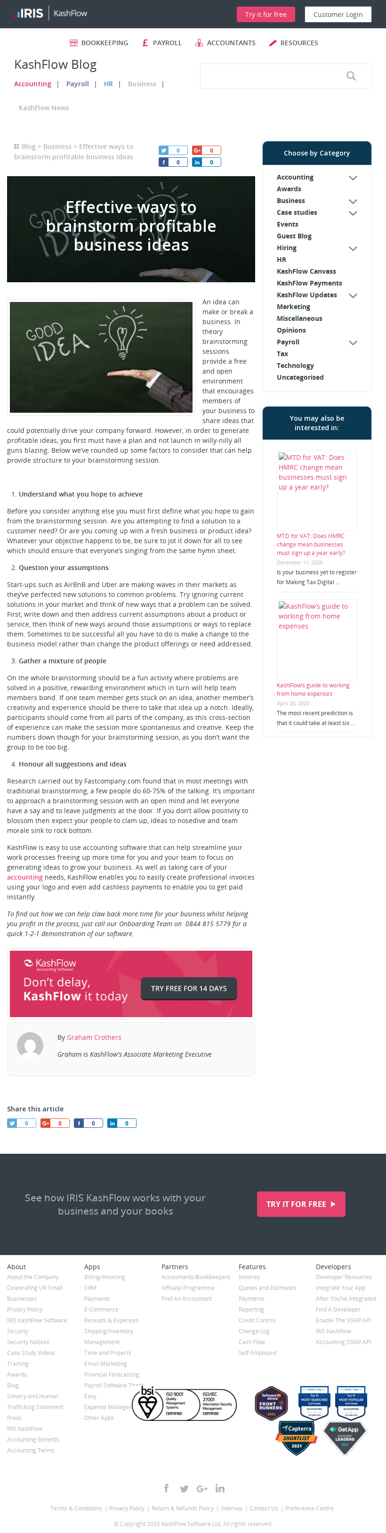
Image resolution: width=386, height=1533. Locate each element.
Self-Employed (257, 1353)
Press (14, 1418)
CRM (90, 1288)
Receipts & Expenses (111, 1320)
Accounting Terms (31, 1450)
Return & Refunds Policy (183, 1508)
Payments (97, 1299)
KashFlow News (44, 107)
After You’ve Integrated (346, 1299)
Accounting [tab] (295, 176)
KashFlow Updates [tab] (307, 294)
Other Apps (99, 1418)
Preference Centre (309, 1508)
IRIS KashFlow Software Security (37, 1325)
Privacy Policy (24, 1309)
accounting (25, 877)
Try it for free (297, 1204)
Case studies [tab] (297, 212)
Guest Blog (294, 235)
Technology (295, 365)
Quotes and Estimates (267, 1288)
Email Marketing (105, 1364)
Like (163, 162)
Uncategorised (300, 377)
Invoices (249, 1277)
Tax (282, 353)
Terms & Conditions (76, 1508)
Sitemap (231, 1508)
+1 (196, 150)
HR (108, 83)
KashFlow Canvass (306, 271)
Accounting (32, 83)
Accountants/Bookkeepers (193, 1277)
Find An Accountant (186, 1299)
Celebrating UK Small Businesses (35, 1293)
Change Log (254, 1331)
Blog (29, 146)
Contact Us (263, 1508)
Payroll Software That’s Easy (114, 1390)
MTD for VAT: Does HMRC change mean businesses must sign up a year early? (311, 544)
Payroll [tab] (288, 341)
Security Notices (28, 1342)
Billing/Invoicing (104, 1277)
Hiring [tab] (287, 247)
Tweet (163, 150)
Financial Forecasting (111, 1374)
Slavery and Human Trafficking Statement (35, 1401)
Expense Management (113, 1407)
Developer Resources (344, 1277)
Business (142, 83)
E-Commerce (101, 1309)
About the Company (33, 1277)
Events (287, 224)
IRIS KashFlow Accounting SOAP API (343, 1336)
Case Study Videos (31, 1353)
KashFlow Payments (309, 282)
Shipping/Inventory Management (108, 1336)
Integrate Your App (340, 1288)
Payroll (77, 83)
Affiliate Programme (188, 1288)
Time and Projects (107, 1353)
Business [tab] (291, 200)
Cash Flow (252, 1342)
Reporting (251, 1309)
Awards (289, 188)
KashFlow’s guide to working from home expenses (313, 689)
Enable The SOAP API (343, 1320)
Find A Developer (338, 1309)
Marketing (293, 306)
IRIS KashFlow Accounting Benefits (33, 1434)
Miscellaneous (299, 318)
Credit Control (257, 1320)
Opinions (291, 330)
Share (196, 162)
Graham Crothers (94, 1037)
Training (18, 1364)
